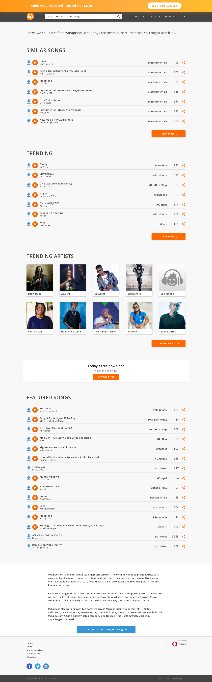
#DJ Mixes (161, 468)
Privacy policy (179, 678)
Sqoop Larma (168, 331)
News (29, 646)
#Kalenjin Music (158, 419)
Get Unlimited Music (165, 5)
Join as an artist (34, 649)
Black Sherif (134, 293)
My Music (141, 16)
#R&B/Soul (161, 165)
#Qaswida (161, 458)
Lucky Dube (34, 293)
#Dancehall (160, 194)
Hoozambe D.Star (71, 331)
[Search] (118, 16)
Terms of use (163, 678)
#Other (163, 527)
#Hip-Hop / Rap (158, 185)
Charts (155, 16)
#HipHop (162, 439)
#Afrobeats (160, 175)
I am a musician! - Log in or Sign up (105, 629)
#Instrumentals (158, 62)
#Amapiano (160, 409)
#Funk (163, 224)
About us (31, 656)
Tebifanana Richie (105, 331)
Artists (169, 16)
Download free (106, 376)
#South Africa (159, 497)
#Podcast (162, 448)
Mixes (182, 16)
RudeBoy (133, 331)
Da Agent (99, 293)
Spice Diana (167, 293)
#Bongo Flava (159, 487)
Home (29, 643)
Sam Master (35, 331)
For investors (33, 653)
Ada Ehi (65, 293)
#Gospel (162, 204)
